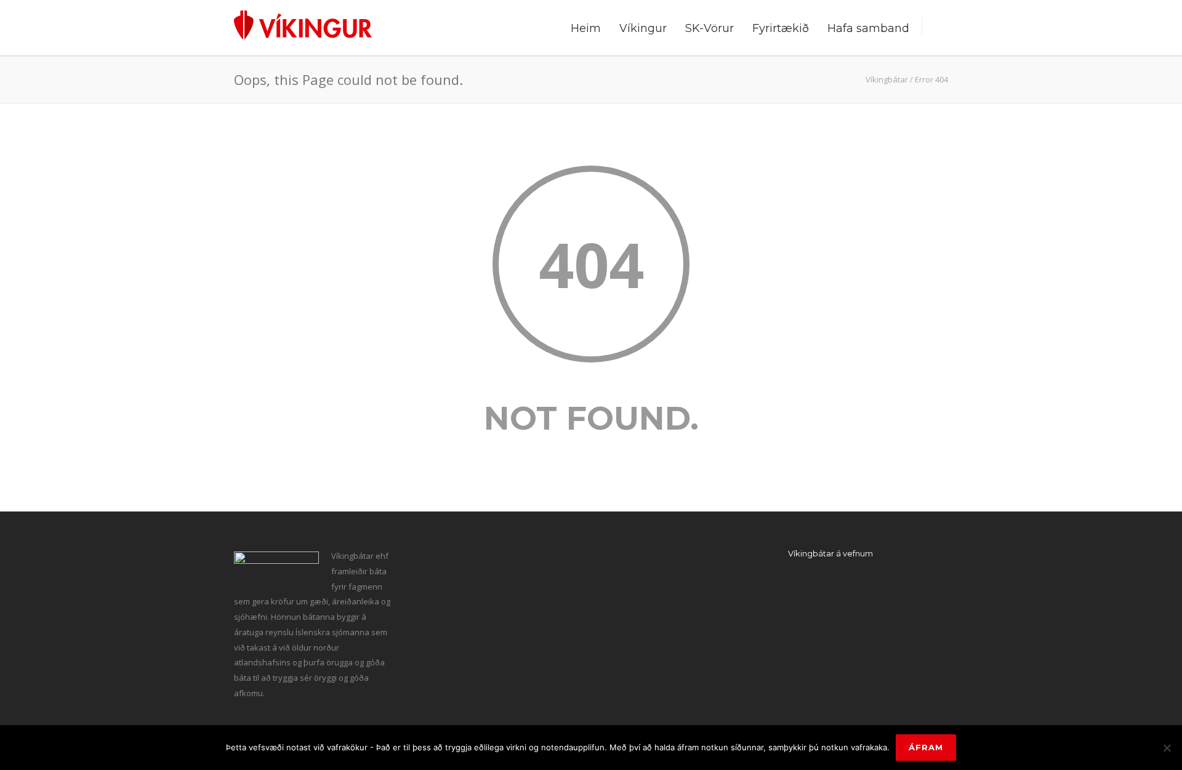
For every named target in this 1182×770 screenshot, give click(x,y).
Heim (586, 28)
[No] (1166, 748)
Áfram (926, 747)
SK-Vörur (709, 28)
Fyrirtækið (780, 28)
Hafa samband (868, 28)
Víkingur (643, 28)
